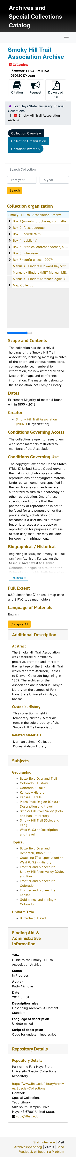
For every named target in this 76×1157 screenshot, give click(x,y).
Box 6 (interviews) (26, 253)
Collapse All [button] (19, 624)
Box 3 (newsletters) (27, 234)
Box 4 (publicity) (25, 240)
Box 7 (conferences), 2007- (33, 260)
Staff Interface (44, 1142)
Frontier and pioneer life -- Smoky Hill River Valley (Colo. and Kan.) (42, 871)
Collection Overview (26, 133)
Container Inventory (25, 149)
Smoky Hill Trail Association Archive (35, 215)
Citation (17, 92)
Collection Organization (28, 141)
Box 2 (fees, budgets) (29, 228)
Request (35, 92)
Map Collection (24, 285)
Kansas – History (32, 792)
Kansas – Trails (31, 797)
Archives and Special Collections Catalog (35, 16)
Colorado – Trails (32, 788)
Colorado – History (34, 783)
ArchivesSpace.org (28, 1147)
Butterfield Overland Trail (38, 778)
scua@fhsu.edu (27, 1116)
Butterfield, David (33, 918)
